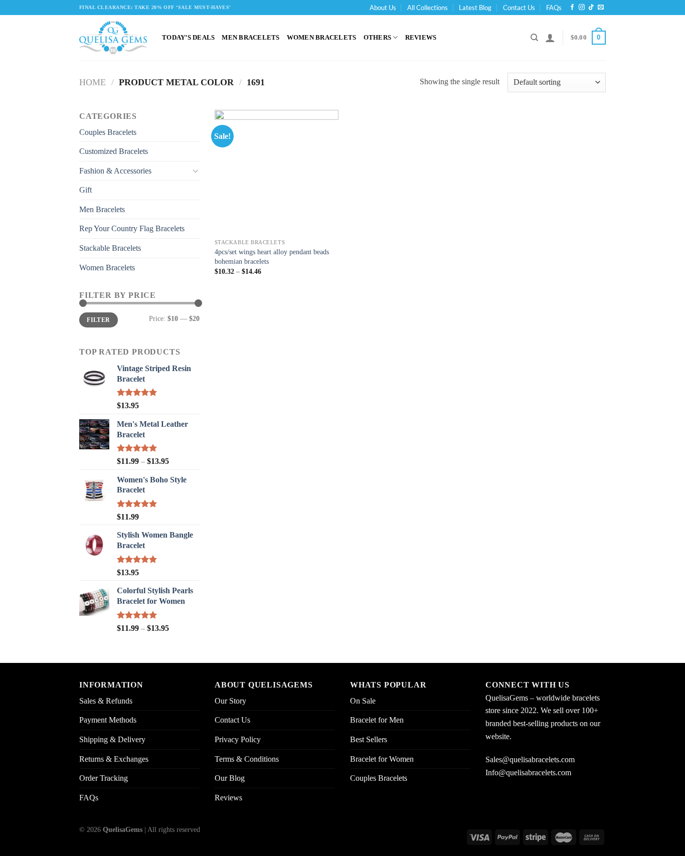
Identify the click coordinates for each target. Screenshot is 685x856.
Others (378, 37)
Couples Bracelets (107, 132)
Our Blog (230, 778)
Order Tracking (103, 778)
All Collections (427, 8)
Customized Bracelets (113, 151)
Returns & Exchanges (113, 759)
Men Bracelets (250, 37)
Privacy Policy (238, 739)
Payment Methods (107, 720)
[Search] (534, 37)
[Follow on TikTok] (591, 7)
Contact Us (519, 8)
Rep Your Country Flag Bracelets (132, 228)
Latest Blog (475, 8)
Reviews (421, 37)
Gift (85, 190)
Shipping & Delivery (112, 739)
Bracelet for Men (377, 720)
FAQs (554, 8)
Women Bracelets (322, 37)
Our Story (230, 701)
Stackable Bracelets (110, 248)
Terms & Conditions (247, 759)
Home (92, 82)
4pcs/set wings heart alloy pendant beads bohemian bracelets (272, 256)
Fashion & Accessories (115, 170)
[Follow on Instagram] (582, 7)
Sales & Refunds (105, 701)
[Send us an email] (601, 7)
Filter (98, 319)
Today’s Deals (188, 37)
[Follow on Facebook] (572, 7)
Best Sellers (368, 739)
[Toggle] (196, 170)
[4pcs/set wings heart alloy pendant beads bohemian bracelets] (276, 172)
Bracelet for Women (382, 759)
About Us (383, 8)
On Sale (363, 701)
